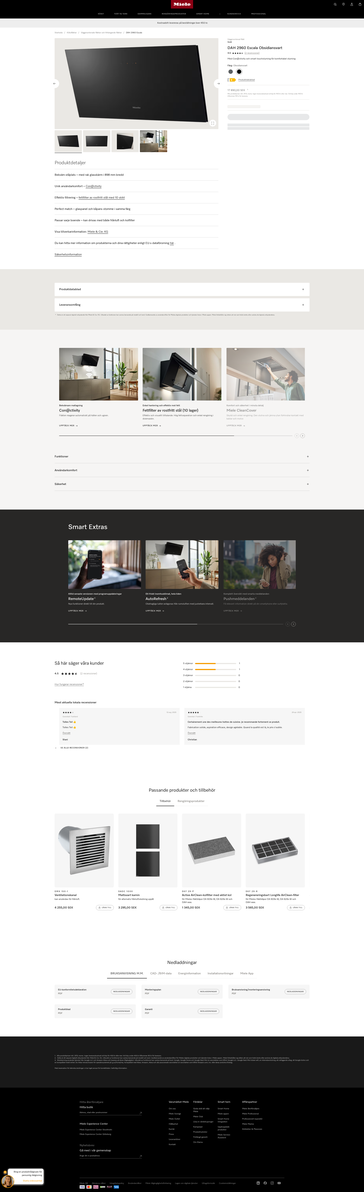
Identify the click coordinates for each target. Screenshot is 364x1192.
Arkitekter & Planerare (252, 1129)
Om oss (172, 1109)
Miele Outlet (174, 1119)
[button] (231, 72)
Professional (258, 14)
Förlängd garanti (200, 1137)
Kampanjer (198, 1127)
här (172, 243)
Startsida (59, 33)
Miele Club (198, 1117)
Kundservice (234, 14)
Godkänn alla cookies (255, 1177)
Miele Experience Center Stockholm (96, 1130)
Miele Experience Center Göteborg (95, 1134)
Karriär (172, 1129)
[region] (137, 83)
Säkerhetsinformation (68, 254)
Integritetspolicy (20, 1189)
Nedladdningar (121, 992)
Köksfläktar (72, 33)
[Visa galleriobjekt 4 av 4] (153, 141)
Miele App (247, 973)
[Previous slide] (54, 83)
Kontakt (172, 1145)
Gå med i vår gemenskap (95, 1150)
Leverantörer (174, 1139)
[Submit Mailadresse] (140, 1156)
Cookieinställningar (305, 1177)
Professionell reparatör (252, 1119)
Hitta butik (86, 1107)
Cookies (30, 1189)
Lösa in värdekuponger (203, 1122)
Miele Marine (248, 1124)
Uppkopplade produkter (223, 1128)
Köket (101, 14)
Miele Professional (250, 1114)
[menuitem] (102, 13)
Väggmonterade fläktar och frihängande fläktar (101, 33)
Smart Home (202, 14)
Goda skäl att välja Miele (201, 1110)
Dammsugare (145, 14)
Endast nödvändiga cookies (280, 1177)
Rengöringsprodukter (174, 14)
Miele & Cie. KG (98, 231)
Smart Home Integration (223, 1120)
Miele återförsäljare (250, 1109)
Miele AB (8, 1189)
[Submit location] (140, 1113)
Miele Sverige (175, 1114)
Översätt (66, 733)
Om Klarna (198, 1142)
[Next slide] (218, 83)
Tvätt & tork (120, 14)
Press (171, 1134)
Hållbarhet (173, 1124)
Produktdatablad (246, 80)
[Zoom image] (212, 123)
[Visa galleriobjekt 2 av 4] (96, 141)
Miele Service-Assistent (224, 1136)
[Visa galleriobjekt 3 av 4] (125, 141)
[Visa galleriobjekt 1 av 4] (68, 141)
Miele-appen (223, 1114)
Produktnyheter (200, 1132)
